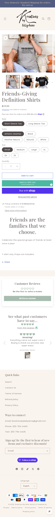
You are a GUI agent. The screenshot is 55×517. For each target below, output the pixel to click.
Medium (21, 149)
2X (6, 155)
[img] (27, 324)
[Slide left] (3, 82)
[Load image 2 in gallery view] (27, 82)
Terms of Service (13, 393)
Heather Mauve (12, 139)
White (43, 139)
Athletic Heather (13, 134)
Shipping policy (29, 511)
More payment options (27, 197)
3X (15, 155)
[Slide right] (52, 82)
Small (7, 149)
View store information (16, 210)
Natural (30, 139)
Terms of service (45, 508)
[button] (5, 19)
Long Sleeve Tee (36, 123)
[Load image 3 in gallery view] (42, 82)
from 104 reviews (26, 328)
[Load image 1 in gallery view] (13, 82)
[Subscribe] (47, 451)
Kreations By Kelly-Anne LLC (26, 504)
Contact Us (10, 387)
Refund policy (11, 399)
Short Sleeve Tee (13, 123)
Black (30, 134)
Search (8, 382)
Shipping (5, 110)
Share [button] (7, 262)
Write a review (27, 298)
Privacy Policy (11, 405)
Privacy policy (30, 508)
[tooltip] (51, 185)
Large (34, 149)
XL (44, 149)
